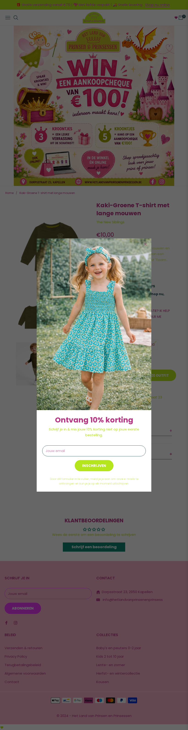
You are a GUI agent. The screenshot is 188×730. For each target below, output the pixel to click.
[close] (145, 244)
